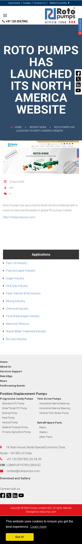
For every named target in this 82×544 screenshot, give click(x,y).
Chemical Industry (17, 308)
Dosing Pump (9, 412)
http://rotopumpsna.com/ (19, 217)
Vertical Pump (10, 422)
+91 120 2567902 (16, 21)
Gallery (25, 478)
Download (7, 478)
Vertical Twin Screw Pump (54, 412)
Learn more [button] (38, 526)
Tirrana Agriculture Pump (16, 431)
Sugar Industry (15, 278)
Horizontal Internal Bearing (54, 403)
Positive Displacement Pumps (23, 394)
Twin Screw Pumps (49, 398)
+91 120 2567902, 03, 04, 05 (24, 459)
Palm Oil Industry (16, 263)
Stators (43, 432)
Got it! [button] (19, 536)
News (3, 380)
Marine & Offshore (17, 323)
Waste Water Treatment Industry (26, 331)
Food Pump (8, 417)
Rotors (42, 427)
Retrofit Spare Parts (49, 422)
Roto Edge (6, 376)
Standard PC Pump (13, 403)
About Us (5, 366)
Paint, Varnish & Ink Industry (23, 293)
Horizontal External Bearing (54, 408)
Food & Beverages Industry (23, 316)
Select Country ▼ (60, 3)
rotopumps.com (47, 511)
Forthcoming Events (12, 385)
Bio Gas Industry (16, 339)
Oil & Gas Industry (17, 285)
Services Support (11, 371)
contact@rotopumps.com (23, 471)
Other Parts (45, 436)
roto (11, 187)
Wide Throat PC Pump (14, 408)
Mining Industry (15, 301)
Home (18, 127)
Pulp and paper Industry (20, 270)
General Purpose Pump (15, 427)
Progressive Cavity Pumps (16, 398)
